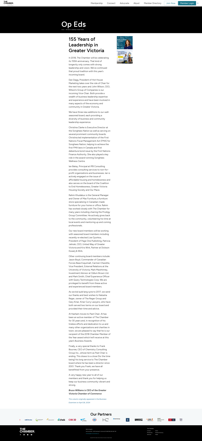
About (156, 430)
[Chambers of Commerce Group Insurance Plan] (37, 420)
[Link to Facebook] (20, 435)
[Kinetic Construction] (114, 420)
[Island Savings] (103, 419)
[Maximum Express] (136, 420)
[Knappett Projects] (125, 420)
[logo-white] (27, 430)
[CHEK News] (48, 420)
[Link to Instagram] (27, 435)
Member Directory (159, 432)
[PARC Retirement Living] (147, 420)
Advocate (149, 434)
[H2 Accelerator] (92, 420)
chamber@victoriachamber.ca (92, 433)
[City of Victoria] (70, 420)
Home (62, 29)
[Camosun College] (26, 420)
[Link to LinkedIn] (24, 435)
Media (156, 434)
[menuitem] (96, 3)
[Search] (197, 3)
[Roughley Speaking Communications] (169, 420)
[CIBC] (59, 420)
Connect (149, 430)
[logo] (9, 3)
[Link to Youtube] (31, 435)
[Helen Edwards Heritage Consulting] (81, 420)
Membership (149, 432)
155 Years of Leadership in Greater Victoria (86, 44)
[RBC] (180, 420)
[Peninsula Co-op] (158, 420)
